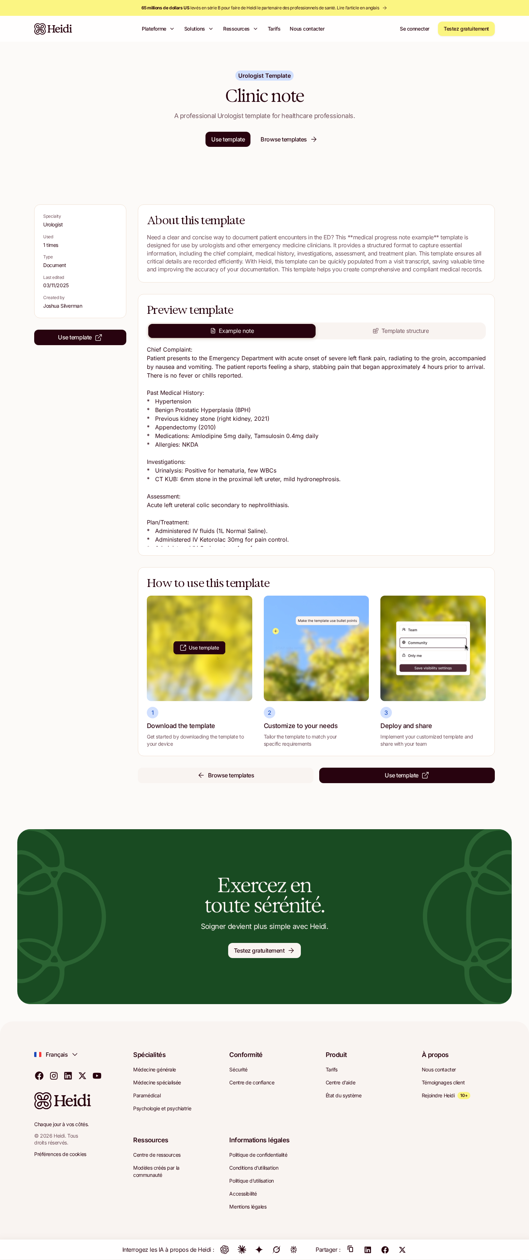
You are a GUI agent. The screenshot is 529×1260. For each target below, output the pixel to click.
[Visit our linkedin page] (68, 1075)
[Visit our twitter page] (82, 1075)
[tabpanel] (316, 446)
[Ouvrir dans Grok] (276, 1249)
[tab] (232, 331)
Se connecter (414, 29)
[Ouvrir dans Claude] (242, 1249)
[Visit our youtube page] (97, 1075)
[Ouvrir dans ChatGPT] (224, 1249)
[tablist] (316, 330)
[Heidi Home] (53, 29)
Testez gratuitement (466, 29)
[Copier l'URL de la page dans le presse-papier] (350, 1249)
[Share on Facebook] (385, 1249)
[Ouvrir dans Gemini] (259, 1249)
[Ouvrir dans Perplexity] (293, 1249)
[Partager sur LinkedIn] (367, 1249)
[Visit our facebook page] (39, 1075)
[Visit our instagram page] (54, 1075)
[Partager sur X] (402, 1249)
